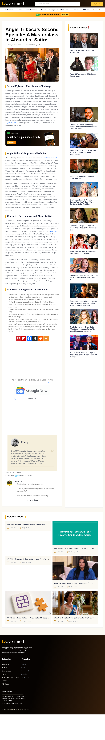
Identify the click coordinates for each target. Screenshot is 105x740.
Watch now (65, 14)
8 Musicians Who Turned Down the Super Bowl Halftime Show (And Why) (84, 277)
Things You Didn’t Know (59, 10)
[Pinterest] (18, 359)
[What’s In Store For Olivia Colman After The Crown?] (75, 624)
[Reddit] (40, 359)
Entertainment (32, 10)
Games (76, 10)
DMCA (23, 691)
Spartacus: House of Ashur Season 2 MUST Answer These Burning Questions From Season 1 (83, 303)
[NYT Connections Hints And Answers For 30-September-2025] (28, 624)
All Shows (86, 10)
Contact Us (25, 701)
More (95, 10)
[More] (46, 359)
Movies (20, 10)
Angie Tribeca (30, 128)
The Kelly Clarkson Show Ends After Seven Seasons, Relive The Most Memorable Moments (82, 329)
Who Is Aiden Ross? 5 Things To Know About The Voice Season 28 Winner (83, 355)
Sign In (97, 4)
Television (9, 10)
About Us (24, 697)
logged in (17, 497)
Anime (44, 10)
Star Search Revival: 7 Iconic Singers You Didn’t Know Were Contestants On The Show (82, 202)
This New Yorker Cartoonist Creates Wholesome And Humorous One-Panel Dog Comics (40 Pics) (45, 546)
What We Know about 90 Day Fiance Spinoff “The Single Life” (78, 604)
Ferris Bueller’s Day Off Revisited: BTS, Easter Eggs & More (83, 253)
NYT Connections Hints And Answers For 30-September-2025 (31, 639)
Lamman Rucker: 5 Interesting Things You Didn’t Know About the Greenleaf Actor (83, 126)
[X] (35, 359)
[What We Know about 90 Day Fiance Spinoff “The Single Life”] (75, 589)
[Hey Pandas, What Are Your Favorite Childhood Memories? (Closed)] (75, 555)
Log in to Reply (32, 521)
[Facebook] (29, 359)
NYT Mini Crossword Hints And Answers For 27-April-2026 (30, 580)
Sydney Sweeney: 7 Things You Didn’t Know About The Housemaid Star (84, 228)
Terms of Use (25, 694)
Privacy (23, 688)
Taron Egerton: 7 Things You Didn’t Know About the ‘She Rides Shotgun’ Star (83, 152)
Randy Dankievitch (14, 45)
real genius (38, 247)
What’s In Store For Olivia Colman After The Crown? (74, 639)
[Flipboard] (23, 359)
